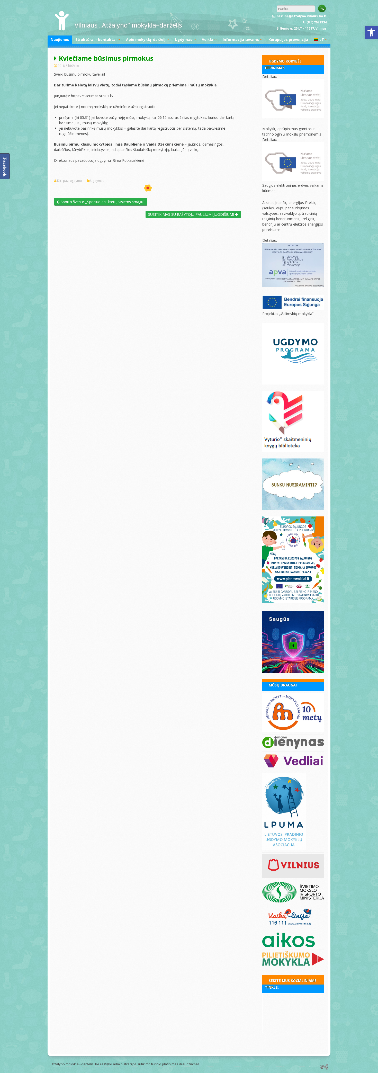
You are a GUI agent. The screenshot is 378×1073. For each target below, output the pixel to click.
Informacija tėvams (241, 39)
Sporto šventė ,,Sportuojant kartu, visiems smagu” (102, 201)
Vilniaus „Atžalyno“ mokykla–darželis (128, 25)
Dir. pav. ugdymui (70, 181)
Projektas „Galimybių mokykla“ (287, 313)
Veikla (207, 39)
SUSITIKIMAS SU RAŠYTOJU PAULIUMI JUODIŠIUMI (191, 214)
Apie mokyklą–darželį (145, 39)
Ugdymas (183, 39)
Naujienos (60, 39)
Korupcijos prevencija (288, 39)
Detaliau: (269, 76)
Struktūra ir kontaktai (95, 39)
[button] (371, 32)
